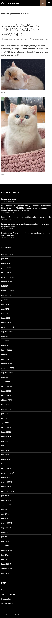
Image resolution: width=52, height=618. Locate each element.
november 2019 (7, 473)
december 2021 (7, 395)
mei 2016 (5, 541)
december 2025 (7, 272)
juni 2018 (5, 496)
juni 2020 (5, 450)
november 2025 (7, 277)
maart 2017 (5, 518)
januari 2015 (6, 564)
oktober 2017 (6, 500)
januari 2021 (6, 432)
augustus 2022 (7, 373)
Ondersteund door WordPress (11, 615)
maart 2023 (5, 345)
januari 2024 (6, 318)
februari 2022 (6, 386)
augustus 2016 (7, 527)
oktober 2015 (6, 550)
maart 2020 (5, 459)
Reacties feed (6, 599)
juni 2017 (5, 509)
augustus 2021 (7, 409)
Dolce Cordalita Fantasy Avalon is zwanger (20, 29)
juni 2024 (5, 304)
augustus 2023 (7, 332)
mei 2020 (5, 455)
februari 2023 (6, 350)
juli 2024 (4, 300)
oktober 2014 (6, 568)
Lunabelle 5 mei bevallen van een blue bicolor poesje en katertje (26, 217)
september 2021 (7, 404)
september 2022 (7, 368)
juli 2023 (4, 336)
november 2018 (7, 491)
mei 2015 (5, 559)
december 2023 (7, 322)
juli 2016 (4, 532)
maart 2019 (5, 477)
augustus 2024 (7, 295)
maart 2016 (5, 546)
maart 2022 (5, 382)
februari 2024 (6, 313)
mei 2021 (5, 418)
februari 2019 (6, 482)
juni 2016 (5, 537)
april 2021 (5, 423)
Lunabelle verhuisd (8, 199)
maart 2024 (5, 309)
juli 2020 (4, 445)
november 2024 (7, 291)
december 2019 (7, 468)
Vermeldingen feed (8, 594)
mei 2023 (5, 341)
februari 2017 (6, 523)
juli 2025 (4, 286)
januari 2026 (6, 268)
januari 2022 (6, 391)
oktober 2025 (6, 281)
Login (3, 590)
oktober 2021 (6, 400)
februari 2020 (6, 464)
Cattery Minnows (10, 3)
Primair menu (49, 3)
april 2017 (5, 514)
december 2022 (7, 359)
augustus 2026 (7, 254)
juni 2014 (5, 573)
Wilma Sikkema (22, 39)
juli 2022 (4, 377)
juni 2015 (5, 555)
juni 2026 (5, 259)
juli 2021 (4, 414)
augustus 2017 (7, 505)
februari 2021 (6, 427)
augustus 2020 (7, 441)
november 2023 (7, 327)
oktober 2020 (6, 436)
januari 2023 (6, 354)
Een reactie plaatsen (40, 39)
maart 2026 (5, 263)
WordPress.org (7, 603)
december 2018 (7, 486)
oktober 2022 (6, 363)
